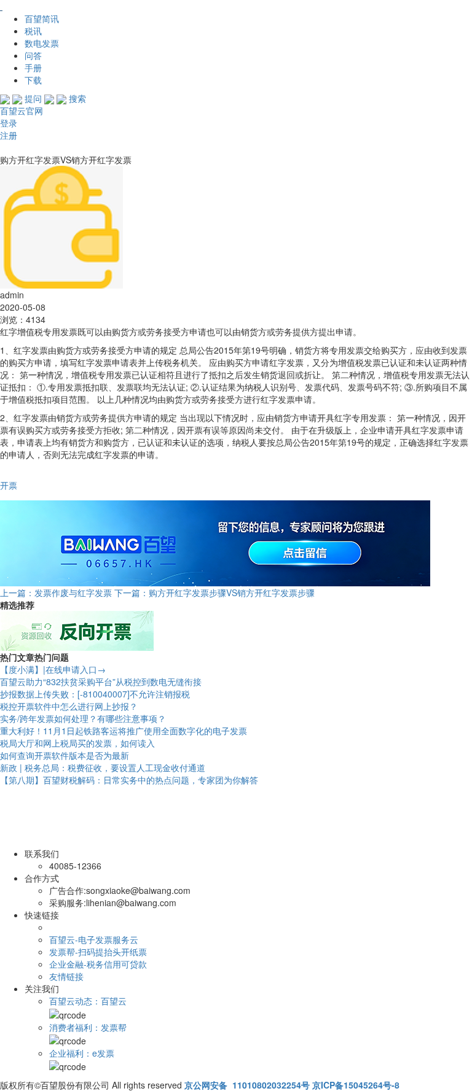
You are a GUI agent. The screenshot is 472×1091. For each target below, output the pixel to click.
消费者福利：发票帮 (88, 1027)
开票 (8, 485)
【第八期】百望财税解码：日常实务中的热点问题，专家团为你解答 (129, 780)
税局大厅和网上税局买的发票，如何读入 (77, 743)
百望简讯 (42, 18)
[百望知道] (61, 6)
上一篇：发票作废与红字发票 (56, 592)
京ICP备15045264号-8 (355, 1085)
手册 (33, 67)
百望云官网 (21, 110)
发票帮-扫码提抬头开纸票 (98, 951)
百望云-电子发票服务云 (93, 939)
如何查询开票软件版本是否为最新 (64, 755)
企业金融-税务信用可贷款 (98, 964)
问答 (33, 55)
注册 (8, 135)
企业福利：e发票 (81, 1053)
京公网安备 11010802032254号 (247, 1085)
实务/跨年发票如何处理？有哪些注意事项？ (83, 718)
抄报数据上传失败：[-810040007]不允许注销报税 (95, 694)
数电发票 (42, 43)
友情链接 (66, 976)
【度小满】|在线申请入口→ (53, 669)
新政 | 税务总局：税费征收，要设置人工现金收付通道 (102, 767)
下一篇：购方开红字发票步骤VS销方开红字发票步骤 (214, 592)
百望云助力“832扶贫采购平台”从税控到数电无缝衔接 (101, 681)
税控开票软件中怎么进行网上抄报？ (69, 706)
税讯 (33, 31)
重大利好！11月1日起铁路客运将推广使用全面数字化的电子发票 (123, 730)
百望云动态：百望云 (88, 1001)
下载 (33, 80)
